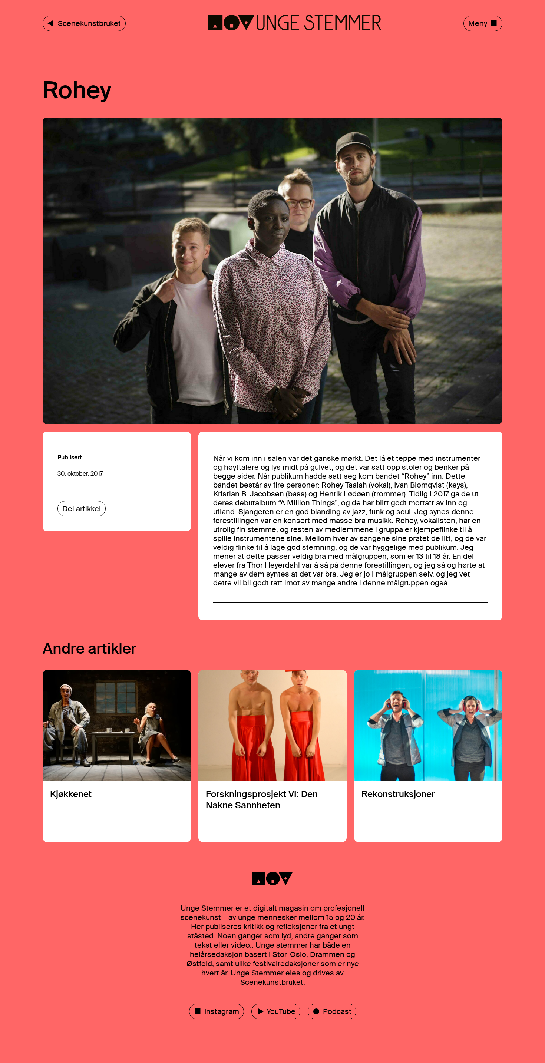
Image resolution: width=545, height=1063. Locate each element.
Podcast (337, 1011)
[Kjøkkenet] (117, 756)
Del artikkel (81, 509)
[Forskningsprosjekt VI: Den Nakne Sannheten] (272, 756)
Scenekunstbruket (89, 23)
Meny (477, 23)
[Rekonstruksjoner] (428, 756)
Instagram (221, 1011)
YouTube (281, 1011)
